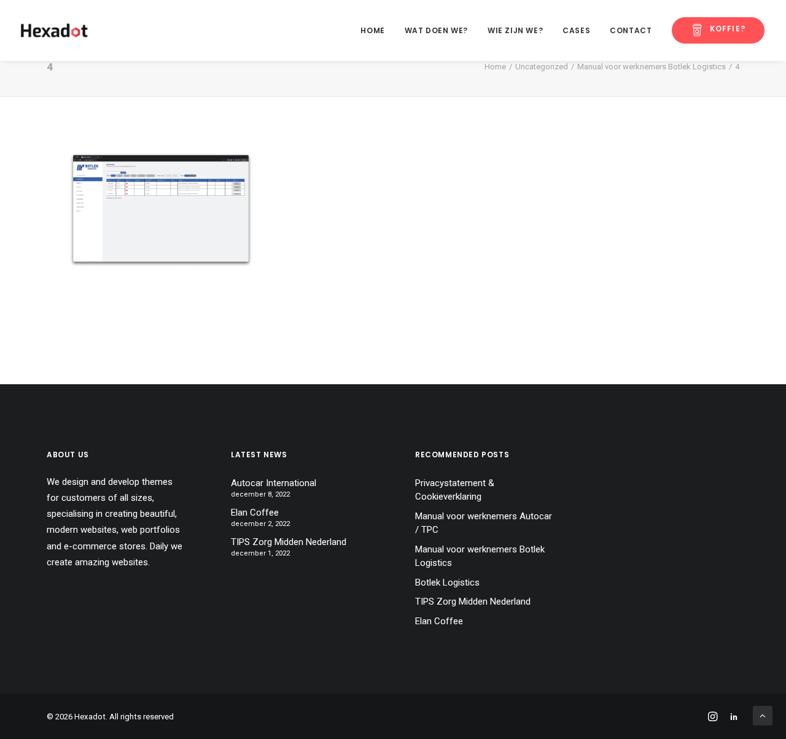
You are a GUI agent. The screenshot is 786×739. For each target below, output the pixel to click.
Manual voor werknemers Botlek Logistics (651, 66)
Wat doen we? (436, 30)
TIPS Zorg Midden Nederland (288, 541)
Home (372, 30)
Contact (631, 30)
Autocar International (273, 483)
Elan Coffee (255, 512)
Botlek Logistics (447, 582)
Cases (576, 30)
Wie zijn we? (515, 30)
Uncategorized (541, 66)
